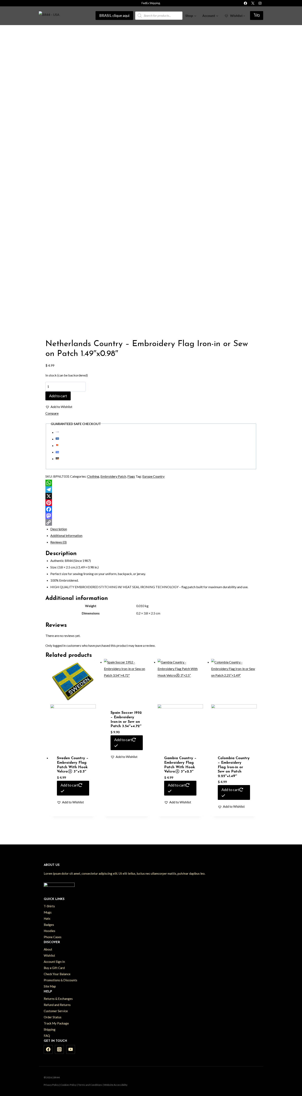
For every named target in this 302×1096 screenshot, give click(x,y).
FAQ (47, 1035)
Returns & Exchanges (58, 998)
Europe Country (153, 476)
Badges (49, 924)
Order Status (52, 1017)
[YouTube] (70, 1049)
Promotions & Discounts (60, 980)
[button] (58, 406)
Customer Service (56, 1011)
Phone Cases (52, 937)
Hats (47, 918)
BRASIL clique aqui (114, 15)
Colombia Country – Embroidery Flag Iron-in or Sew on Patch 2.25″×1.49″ (234, 767)
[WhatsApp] (151, 483)
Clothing (93, 476)
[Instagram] (260, 3)
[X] (253, 3)
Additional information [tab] (66, 535)
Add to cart (58, 396)
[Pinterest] (151, 502)
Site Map (50, 986)
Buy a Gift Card (54, 968)
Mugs (48, 912)
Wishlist (49, 955)
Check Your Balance (57, 974)
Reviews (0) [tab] (58, 542)
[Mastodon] (151, 516)
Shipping (49, 1029)
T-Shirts (49, 906)
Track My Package (56, 1023)
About (48, 949)
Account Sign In (54, 961)
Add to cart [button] (69, 785)
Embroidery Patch (113, 476)
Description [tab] (58, 529)
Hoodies (49, 931)
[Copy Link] (151, 522)
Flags (131, 476)
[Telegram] (151, 489)
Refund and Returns (57, 1005)
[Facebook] (245, 3)
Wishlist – (237, 15)
